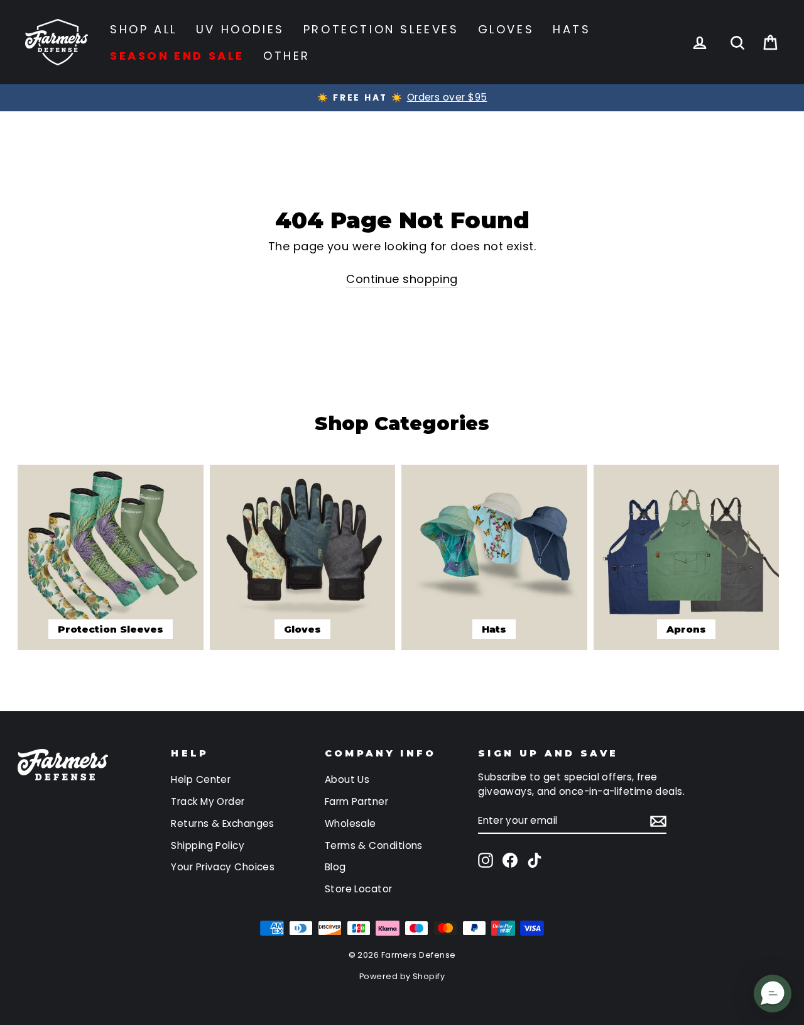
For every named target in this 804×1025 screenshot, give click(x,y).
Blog (335, 866)
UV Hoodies (240, 29)
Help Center (201, 779)
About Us (347, 779)
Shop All (143, 29)
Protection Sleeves (381, 29)
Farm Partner (356, 801)
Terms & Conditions (374, 845)
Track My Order (207, 801)
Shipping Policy (207, 845)
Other (286, 56)
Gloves (506, 29)
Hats (571, 29)
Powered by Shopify (402, 976)
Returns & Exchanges (222, 823)
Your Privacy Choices (222, 866)
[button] (772, 993)
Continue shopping (402, 279)
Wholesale (350, 823)
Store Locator (359, 888)
